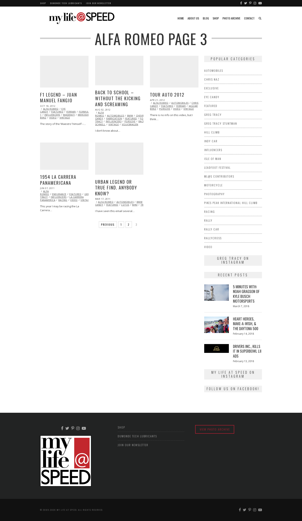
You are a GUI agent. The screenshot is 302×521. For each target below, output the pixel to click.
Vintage (65, 117)
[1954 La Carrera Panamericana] (64, 156)
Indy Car (211, 141)
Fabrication (114, 118)
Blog (206, 18)
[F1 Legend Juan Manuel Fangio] (64, 72)
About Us (193, 18)
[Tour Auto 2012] (174, 72)
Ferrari (71, 111)
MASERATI (69, 114)
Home (181, 18)
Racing (143, 121)
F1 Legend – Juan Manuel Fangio (58, 97)
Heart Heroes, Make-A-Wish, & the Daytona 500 (245, 323)
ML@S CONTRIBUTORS (219, 176)
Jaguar (193, 105)
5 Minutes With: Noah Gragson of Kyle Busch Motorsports (246, 294)
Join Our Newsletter (98, 3)
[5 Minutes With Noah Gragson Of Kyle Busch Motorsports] (216, 292)
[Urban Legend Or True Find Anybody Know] (119, 158)
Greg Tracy (213, 114)
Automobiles (115, 115)
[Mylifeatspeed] (241, 3)
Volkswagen (130, 124)
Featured (57, 111)
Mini (134, 204)
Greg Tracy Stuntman (220, 123)
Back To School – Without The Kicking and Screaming (118, 98)
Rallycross (213, 238)
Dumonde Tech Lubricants (66, 3)
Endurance (59, 194)
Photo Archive (231, 18)
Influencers (52, 114)
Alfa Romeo (51, 108)
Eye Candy (211, 97)
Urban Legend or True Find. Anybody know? (116, 187)
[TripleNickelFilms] (260, 3)
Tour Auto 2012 (167, 94)
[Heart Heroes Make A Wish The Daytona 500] (216, 325)
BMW (130, 115)
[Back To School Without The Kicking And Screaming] (119, 70)
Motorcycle (213, 185)
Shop (43, 3)
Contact (249, 18)
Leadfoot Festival (217, 167)
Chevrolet (143, 115)
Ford (143, 118)
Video (53, 117)
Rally (208, 220)
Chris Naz (197, 102)
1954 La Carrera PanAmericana (58, 179)
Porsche (130, 121)
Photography (214, 194)
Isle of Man (212, 158)
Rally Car (211, 229)
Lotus (125, 204)
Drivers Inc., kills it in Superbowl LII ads (247, 351)
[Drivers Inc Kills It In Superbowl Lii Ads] (216, 348)
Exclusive (211, 88)
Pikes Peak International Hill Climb (230, 203)
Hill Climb (212, 132)
